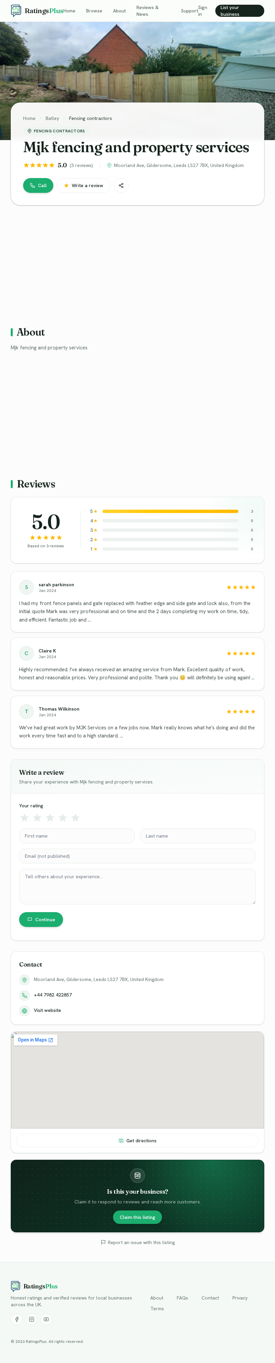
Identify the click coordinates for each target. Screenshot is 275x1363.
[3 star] (50, 817)
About (119, 11)
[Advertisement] (137, 263)
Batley (52, 118)
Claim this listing (137, 1217)
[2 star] (37, 817)
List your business (230, 11)
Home (69, 11)
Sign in (202, 10)
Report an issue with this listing (141, 1242)
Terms (157, 1309)
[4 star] (62, 817)
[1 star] (24, 817)
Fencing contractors (90, 118)
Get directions (141, 1141)
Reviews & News (147, 10)
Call (42, 185)
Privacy (240, 1298)
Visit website (47, 1010)
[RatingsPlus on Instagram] (31, 1319)
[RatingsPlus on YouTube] (46, 1319)
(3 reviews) (81, 165)
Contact (210, 1298)
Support (189, 11)
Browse (94, 11)
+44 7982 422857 (53, 995)
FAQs (182, 1298)
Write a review (87, 185)
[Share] (121, 185)
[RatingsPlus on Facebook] (17, 1319)
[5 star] (75, 817)
